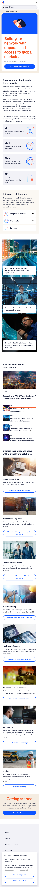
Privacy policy (9, 870)
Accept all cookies (19, 881)
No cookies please (19, 875)
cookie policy (24, 870)
